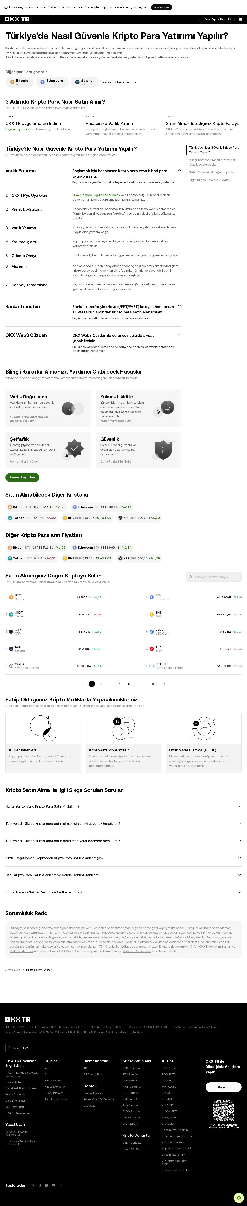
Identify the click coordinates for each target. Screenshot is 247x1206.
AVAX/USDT (169, 1117)
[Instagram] (46, 1185)
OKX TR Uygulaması (18, 1112)
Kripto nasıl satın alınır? (176, 1148)
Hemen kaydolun (22, 477)
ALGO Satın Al (131, 1111)
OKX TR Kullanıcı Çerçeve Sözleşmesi (21, 1074)
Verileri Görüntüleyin (25, 461)
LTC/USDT (168, 1123)
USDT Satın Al (131, 1068)
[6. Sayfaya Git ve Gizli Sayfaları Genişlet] (141, 684)
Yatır (47, 1068)
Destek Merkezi (93, 1093)
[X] (33, 1185)
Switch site (161, 7)
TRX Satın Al (131, 1105)
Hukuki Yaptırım (15, 1094)
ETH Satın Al (130, 1080)
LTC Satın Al (130, 1123)
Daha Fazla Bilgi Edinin (116, 461)
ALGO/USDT (169, 1111)
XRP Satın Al (130, 1099)
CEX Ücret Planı (93, 1074)
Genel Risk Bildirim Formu (21, 1088)
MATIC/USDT (170, 1086)
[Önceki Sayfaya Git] (83, 684)
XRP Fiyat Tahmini (173, 1142)
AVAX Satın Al (131, 1117)
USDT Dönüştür (132, 1142)
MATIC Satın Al (132, 1086)
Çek (47, 1074)
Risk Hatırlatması (21, 951)
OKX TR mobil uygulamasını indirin (96, 195)
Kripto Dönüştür (55, 1086)
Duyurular (90, 1105)
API (85, 1068)
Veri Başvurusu (14, 1106)
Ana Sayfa (12, 969)
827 (154, 683)
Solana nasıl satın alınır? (177, 1169)
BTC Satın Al (130, 1074)
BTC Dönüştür (131, 1148)
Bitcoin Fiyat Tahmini (175, 1129)
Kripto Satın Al (54, 1080)
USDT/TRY (168, 1068)
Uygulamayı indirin (17, 129)
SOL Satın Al (130, 1092)
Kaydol (224, 19)
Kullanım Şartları (220, 946)
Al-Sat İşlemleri (54, 1092)
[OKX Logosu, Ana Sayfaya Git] (17, 19)
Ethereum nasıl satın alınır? (175, 1162)
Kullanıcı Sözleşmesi (137, 951)
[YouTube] (53, 1185)
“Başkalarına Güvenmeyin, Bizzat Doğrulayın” (29, 418)
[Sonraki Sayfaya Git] (164, 684)
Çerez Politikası (15, 1100)
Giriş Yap (210, 19)
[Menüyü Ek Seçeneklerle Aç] (240, 19)
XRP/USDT (168, 1105)
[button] (198, 19)
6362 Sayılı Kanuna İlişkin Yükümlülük (20, 1143)
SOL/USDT (168, 1092)
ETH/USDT (168, 1080)
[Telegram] (39, 1185)
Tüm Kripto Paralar (57, 1099)
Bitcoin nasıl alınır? (173, 1154)
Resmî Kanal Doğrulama (99, 1099)
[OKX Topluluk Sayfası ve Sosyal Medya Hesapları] (60, 1185)
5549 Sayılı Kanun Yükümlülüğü (16, 1133)
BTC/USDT (168, 1074)
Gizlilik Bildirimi (14, 1082)
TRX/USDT (168, 1099)
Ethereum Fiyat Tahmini (177, 1136)
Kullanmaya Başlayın (115, 420)
